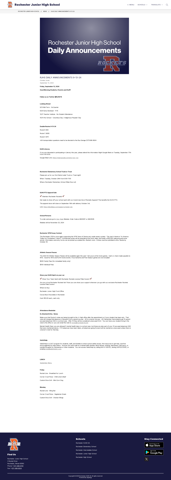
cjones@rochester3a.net (80, 323)
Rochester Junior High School (28, 11)
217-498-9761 (18, 466)
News (45, 11)
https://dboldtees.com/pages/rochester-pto (57, 207)
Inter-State (59, 219)
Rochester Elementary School (86, 446)
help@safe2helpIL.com (53, 349)
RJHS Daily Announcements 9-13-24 (62, 11)
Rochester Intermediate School (86, 450)
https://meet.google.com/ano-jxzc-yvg (65, 158)
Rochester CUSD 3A (83, 443)
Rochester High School (84, 457)
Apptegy (89, 477)
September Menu (46, 363)
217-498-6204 (17, 468)
